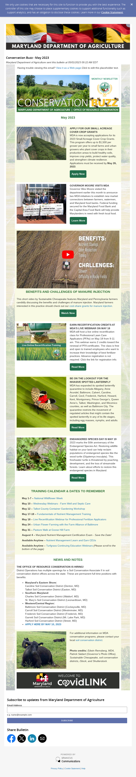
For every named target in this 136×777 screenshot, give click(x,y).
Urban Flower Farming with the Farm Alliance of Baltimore (66, 524)
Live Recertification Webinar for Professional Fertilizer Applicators (69, 519)
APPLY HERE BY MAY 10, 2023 (43, 624)
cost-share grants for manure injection (90, 306)
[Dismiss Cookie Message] (131, 3)
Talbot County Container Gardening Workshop (59, 508)
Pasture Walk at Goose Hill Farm (51, 529)
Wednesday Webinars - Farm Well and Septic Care (61, 503)
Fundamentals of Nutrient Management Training (64, 514)
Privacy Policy (57, 768)
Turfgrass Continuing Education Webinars (69, 545)
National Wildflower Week (48, 498)
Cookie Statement (112, 12)
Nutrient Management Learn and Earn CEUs (71, 540)
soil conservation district (89, 640)
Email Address (14, 705)
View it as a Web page (68, 67)
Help (83, 768)
